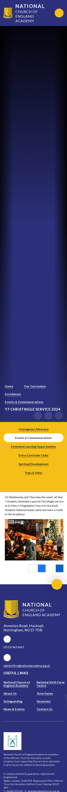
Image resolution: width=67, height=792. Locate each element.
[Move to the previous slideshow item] (38, 415)
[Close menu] (59, 13)
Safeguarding (13, 701)
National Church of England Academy (17, 683)
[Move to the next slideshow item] (48, 415)
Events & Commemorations (24, 401)
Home (9, 386)
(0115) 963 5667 (14, 647)
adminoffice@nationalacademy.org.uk (27, 665)
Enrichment (13, 394)
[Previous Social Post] (28, 480)
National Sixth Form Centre (50, 683)
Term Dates (45, 693)
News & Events (14, 709)
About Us (10, 693)
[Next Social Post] (38, 480)
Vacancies (44, 701)
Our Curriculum (35, 386)
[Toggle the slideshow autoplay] (59, 415)
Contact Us (45, 709)
